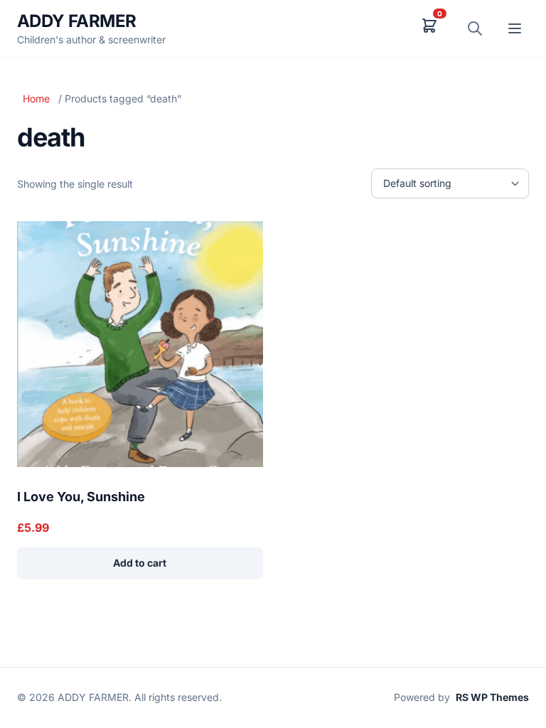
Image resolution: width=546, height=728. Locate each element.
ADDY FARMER (76, 21)
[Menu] (514, 28)
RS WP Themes (492, 697)
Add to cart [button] (139, 563)
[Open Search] (475, 28)
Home (36, 98)
